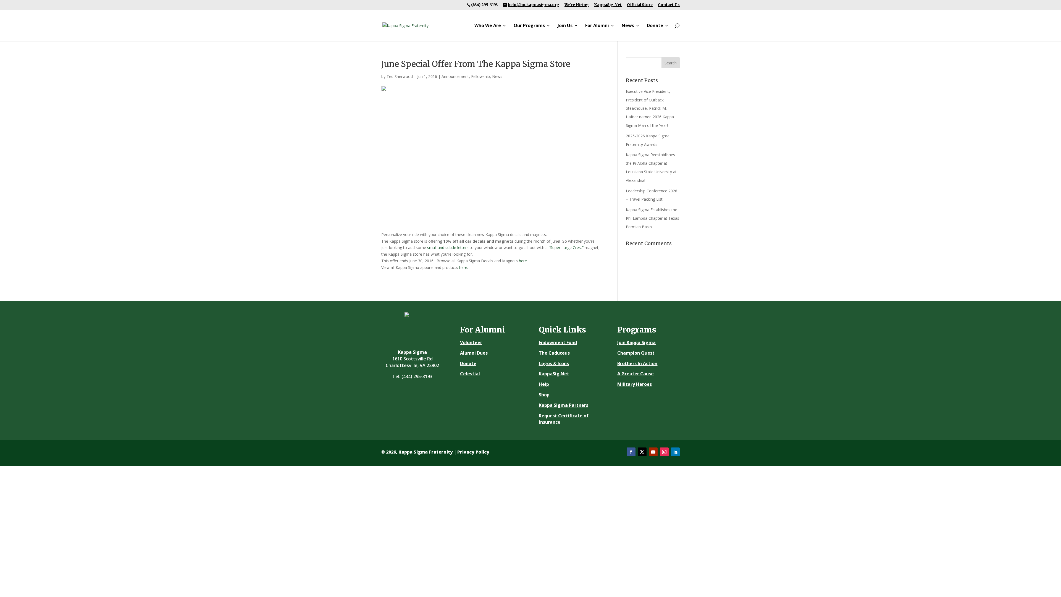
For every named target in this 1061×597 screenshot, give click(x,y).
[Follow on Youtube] (653, 451)
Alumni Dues (474, 353)
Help (544, 384)
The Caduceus (554, 353)
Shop (544, 395)
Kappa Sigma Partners (563, 405)
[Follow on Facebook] (631, 451)
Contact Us (669, 4)
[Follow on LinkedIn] (675, 451)
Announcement (455, 76)
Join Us (565, 25)
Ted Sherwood (400, 76)
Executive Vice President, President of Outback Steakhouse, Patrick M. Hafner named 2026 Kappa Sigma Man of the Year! (650, 108)
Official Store (640, 4)
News (628, 25)
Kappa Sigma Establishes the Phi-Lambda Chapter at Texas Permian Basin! (652, 218)
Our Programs (529, 25)
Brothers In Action (637, 363)
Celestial (470, 374)
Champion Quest (636, 353)
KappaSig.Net (608, 4)
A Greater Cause (635, 374)
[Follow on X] (642, 451)
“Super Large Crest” (566, 247)
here (463, 267)
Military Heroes (634, 384)
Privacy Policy (473, 452)
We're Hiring (576, 4)
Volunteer (471, 342)
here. (523, 260)
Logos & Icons (554, 363)
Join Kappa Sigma (636, 342)
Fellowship (480, 76)
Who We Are (487, 25)
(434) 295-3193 (416, 376)
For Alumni (597, 25)
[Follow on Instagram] (664, 451)
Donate (655, 25)
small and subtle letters (448, 247)
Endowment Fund (558, 342)
